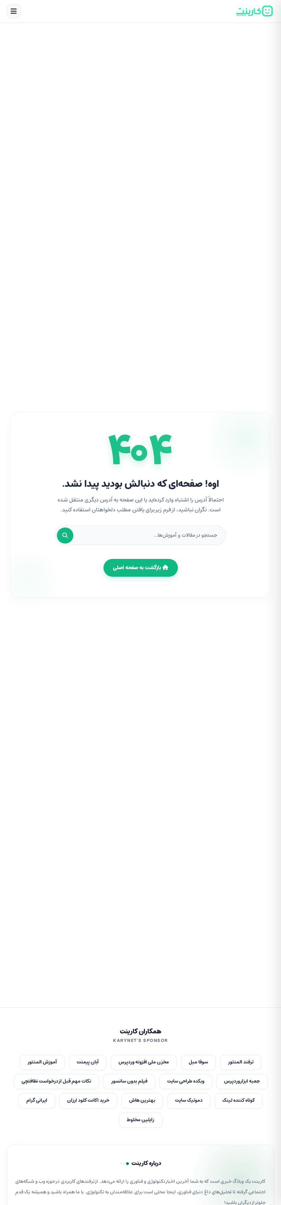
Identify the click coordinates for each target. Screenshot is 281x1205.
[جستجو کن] (65, 535)
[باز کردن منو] (14, 11)
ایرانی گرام (36, 1100)
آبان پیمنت (88, 1062)
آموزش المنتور (42, 1062)
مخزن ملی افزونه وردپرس (144, 1062)
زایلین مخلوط (140, 1120)
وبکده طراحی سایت (185, 1081)
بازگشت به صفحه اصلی (137, 567)
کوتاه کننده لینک (238, 1100)
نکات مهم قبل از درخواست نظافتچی (56, 1081)
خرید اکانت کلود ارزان (88, 1100)
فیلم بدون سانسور (129, 1081)
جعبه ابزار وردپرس (242, 1081)
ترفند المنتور (241, 1062)
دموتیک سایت (189, 1100)
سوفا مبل (198, 1062)
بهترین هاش (142, 1100)
